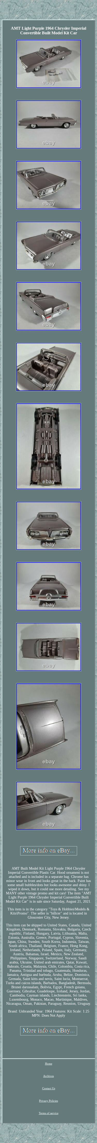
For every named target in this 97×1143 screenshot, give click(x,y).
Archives (48, 1075)
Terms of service (48, 1113)
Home (48, 1063)
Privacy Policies (48, 1100)
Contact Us (48, 1088)
